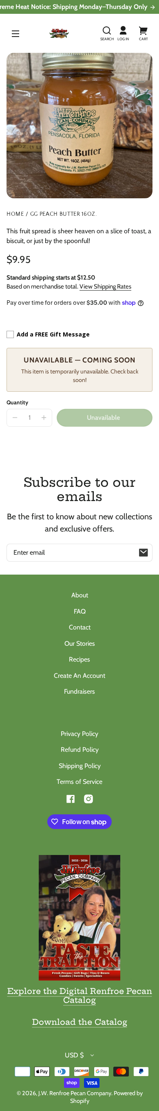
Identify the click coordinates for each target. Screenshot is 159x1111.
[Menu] (15, 33)
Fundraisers (79, 691)
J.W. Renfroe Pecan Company (74, 1093)
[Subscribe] (143, 553)
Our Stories (79, 643)
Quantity (17, 402)
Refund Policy (80, 749)
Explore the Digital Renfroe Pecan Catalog (79, 995)
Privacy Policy (79, 734)
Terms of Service (79, 782)
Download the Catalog (79, 1022)
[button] (107, 33)
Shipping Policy (80, 766)
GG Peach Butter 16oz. (63, 214)
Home (15, 214)
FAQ (80, 611)
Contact (80, 627)
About (79, 595)
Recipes (79, 659)
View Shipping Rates (105, 286)
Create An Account (79, 675)
